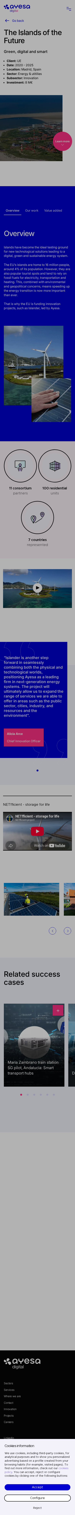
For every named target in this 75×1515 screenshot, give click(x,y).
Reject (37, 1508)
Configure (37, 1498)
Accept (37, 1487)
